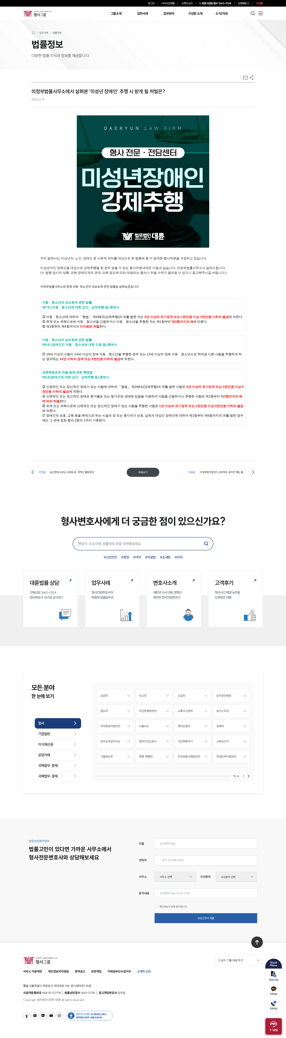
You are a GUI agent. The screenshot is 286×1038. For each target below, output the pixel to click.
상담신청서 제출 (205, 918)
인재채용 (242, 3)
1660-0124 (216, 3)
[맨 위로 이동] (257, 942)
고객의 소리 (187, 3)
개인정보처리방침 (58, 971)
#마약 (137, 557)
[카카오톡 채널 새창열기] (43, 1015)
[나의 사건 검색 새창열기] (26, 1015)
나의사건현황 (167, 3)
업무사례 (142, 13)
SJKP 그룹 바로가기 (230, 960)
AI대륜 (259, 3)
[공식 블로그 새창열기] (35, 1015)
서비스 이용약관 (32, 971)
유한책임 (96, 971)
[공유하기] (252, 78)
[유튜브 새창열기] (51, 1015)
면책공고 (80, 971)
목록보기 (143, 472)
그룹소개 (116, 13)
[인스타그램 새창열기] (59, 1015)
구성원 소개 (195, 13)
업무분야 (168, 13)
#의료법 (150, 557)
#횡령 (125, 557)
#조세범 (165, 557)
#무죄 (179, 557)
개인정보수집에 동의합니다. (173, 906)
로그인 (151, 3)
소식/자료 (221, 13)
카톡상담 (273, 994)
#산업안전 (110, 557)
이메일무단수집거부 (119, 971)
